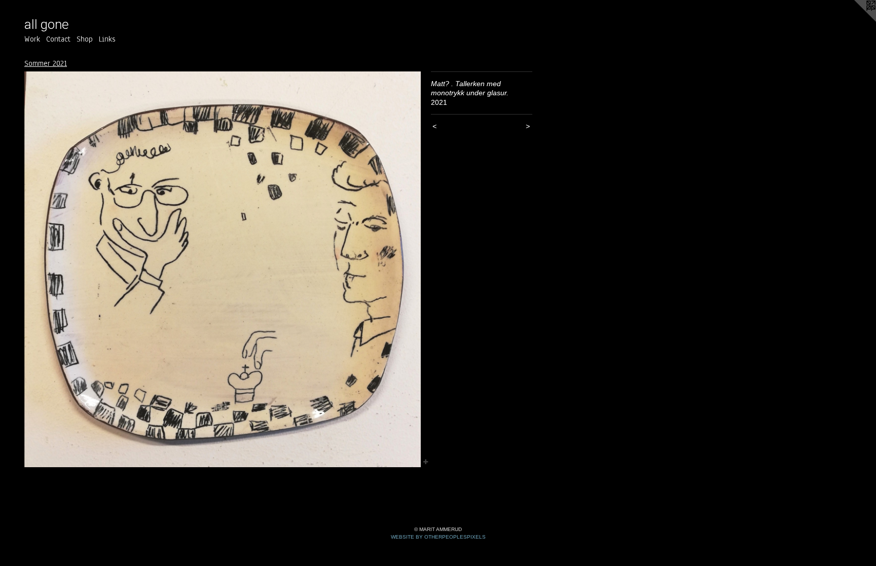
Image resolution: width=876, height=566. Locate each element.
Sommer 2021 (45, 63)
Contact (58, 39)
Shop (85, 39)
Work (32, 39)
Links (107, 39)
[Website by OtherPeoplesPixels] (855, 20)
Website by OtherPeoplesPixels (438, 537)
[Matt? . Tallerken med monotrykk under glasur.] (222, 269)
